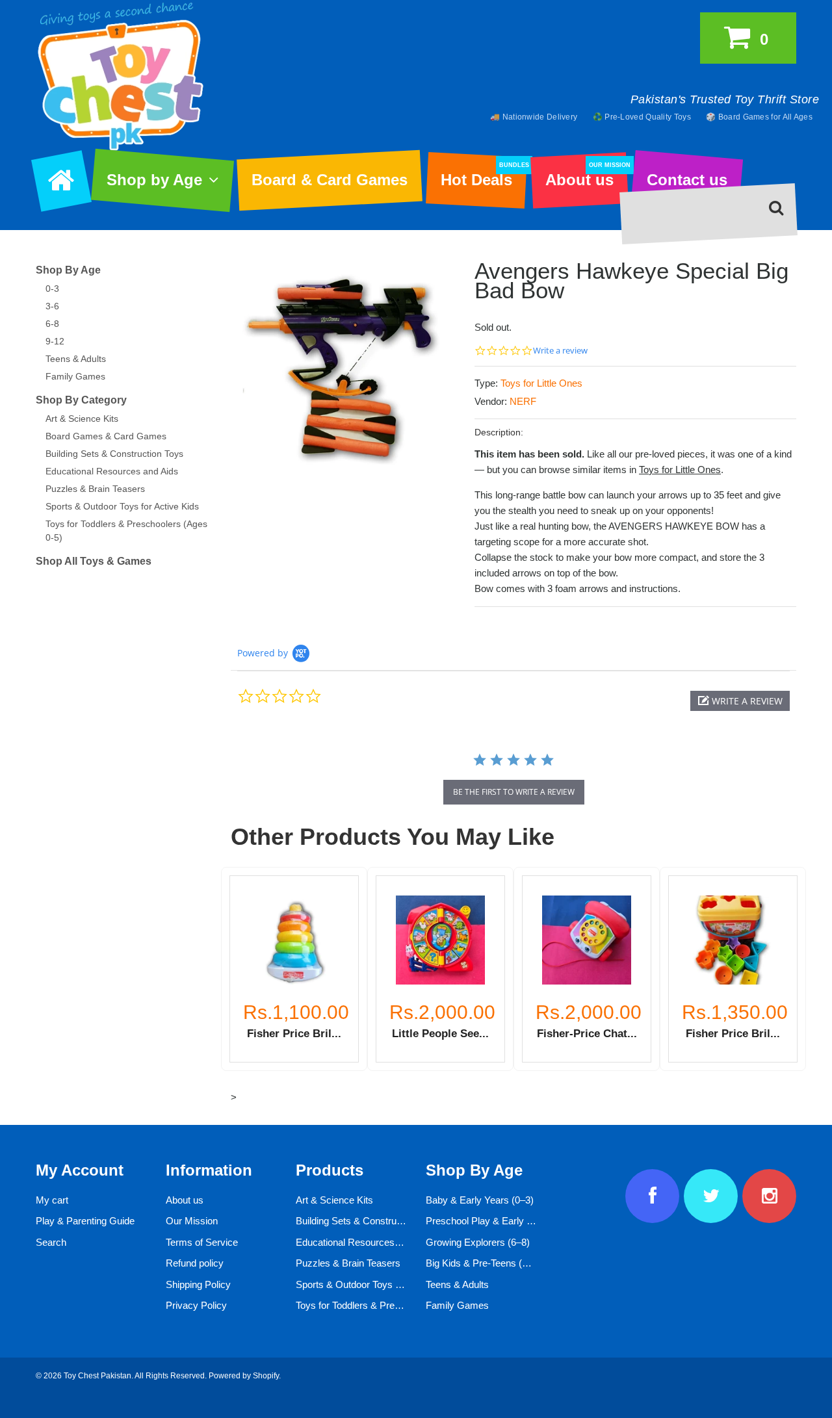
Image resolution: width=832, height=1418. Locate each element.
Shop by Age (154, 179)
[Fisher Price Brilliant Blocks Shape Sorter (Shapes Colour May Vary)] (733, 940)
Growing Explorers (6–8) (478, 1242)
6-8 (52, 323)
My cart (52, 1199)
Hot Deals (483, 175)
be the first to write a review (514, 791)
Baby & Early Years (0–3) (480, 1199)
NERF (523, 401)
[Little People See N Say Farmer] (440, 940)
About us (586, 175)
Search (51, 1242)
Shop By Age (68, 270)
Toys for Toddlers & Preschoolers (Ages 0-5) (390, 1305)
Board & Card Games (330, 179)
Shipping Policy (198, 1284)
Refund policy (195, 1263)
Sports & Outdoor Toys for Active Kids (122, 506)
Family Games (75, 376)
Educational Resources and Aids (112, 471)
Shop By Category (81, 400)
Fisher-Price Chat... (587, 1033)
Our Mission (192, 1220)
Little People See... (440, 1033)
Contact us (687, 179)
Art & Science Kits (82, 418)
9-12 (55, 341)
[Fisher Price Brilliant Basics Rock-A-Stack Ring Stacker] (294, 940)
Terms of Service (202, 1242)
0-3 (52, 288)
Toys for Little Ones (541, 383)
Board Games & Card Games (106, 436)
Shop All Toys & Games (93, 561)
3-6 (52, 306)
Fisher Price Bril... (294, 1033)
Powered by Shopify (244, 1375)
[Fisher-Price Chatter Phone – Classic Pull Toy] (587, 940)
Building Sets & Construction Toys (114, 453)
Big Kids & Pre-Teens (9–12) (486, 1263)
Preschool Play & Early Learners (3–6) (507, 1220)
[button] (740, 701)
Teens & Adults (76, 359)
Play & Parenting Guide (85, 1220)
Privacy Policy (196, 1305)
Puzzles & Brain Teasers (95, 488)
